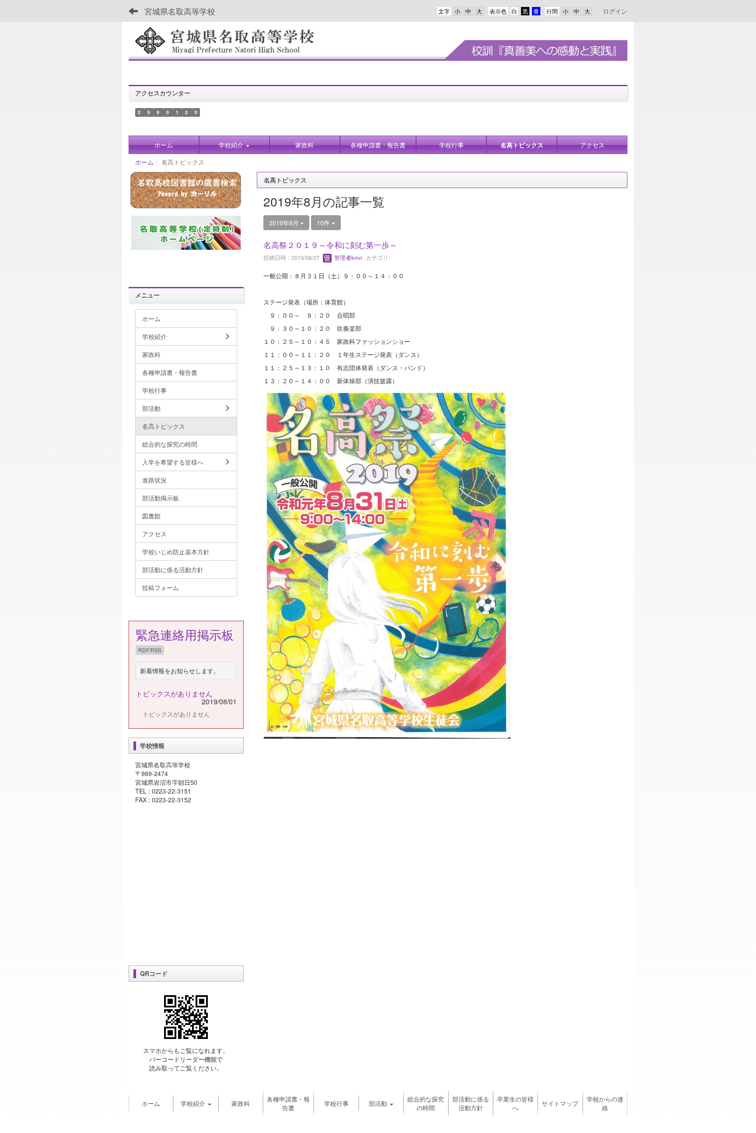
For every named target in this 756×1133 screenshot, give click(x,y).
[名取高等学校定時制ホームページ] (186, 233)
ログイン (615, 11)
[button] (234, 145)
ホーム (144, 161)
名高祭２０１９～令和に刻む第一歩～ (330, 244)
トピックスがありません (174, 694)
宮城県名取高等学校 (179, 11)
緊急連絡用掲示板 (185, 634)
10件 (324, 222)
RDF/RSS (149, 650)
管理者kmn (347, 257)
